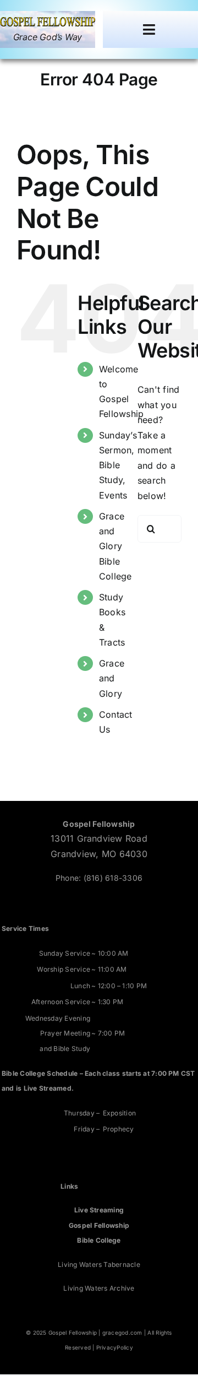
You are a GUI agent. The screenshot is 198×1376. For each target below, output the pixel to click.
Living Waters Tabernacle (99, 1264)
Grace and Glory (111, 678)
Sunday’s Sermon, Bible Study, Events (118, 465)
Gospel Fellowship (99, 1225)
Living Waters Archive (98, 1288)
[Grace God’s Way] (47, 21)
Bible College (98, 1240)
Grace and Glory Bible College (115, 546)
